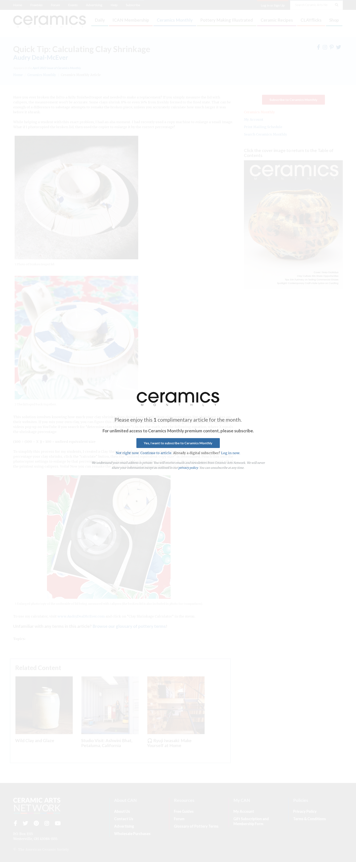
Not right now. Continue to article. (144, 453)
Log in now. (230, 453)
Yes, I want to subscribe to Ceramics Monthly (178, 443)
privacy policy (188, 468)
